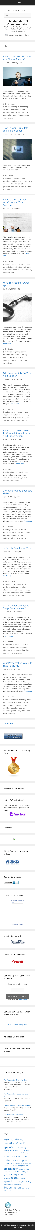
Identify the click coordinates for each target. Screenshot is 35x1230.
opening (6, 1166)
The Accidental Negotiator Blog (15, 1080)
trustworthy (11, 189)
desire (22, 587)
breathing (6, 109)
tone (19, 420)
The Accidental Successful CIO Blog (17, 1105)
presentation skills (10, 1172)
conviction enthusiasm (11, 587)
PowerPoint (17, 1166)
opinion (11, 532)
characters (16, 412)
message (25, 1163)
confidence (21, 584)
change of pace (11, 584)
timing (22, 650)
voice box (11, 714)
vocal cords (25, 711)
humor (7, 1156)
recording (14, 708)
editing (24, 355)
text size (10, 273)
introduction (8, 1163)
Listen (17, 184)
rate (4, 647)
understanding (15, 478)
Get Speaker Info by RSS (17, 1025)
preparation (7, 360)
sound (15, 115)
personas (6, 418)
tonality (5, 118)
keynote (15, 1163)
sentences (15, 535)
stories (24, 1182)
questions (6, 187)
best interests (15, 181)
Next (10, 723)
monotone (15, 593)
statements (7, 538)
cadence (8, 412)
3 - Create (9, 175)
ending (5, 357)
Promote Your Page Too (17, 924)
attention (18, 472)
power (28, 532)
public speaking (16, 1174)
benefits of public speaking (18, 107)
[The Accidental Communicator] (17, 903)
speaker (21, 708)
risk (12, 187)
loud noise (26, 590)
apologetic (9, 530)
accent (7, 700)
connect (26, 1150)
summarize (11, 647)
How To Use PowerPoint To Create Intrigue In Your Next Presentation (17, 433)
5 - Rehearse (10, 104)
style (16, 1184)
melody (21, 112)
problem (15, 475)
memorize (19, 1163)
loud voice (6, 593)
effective (18, 267)
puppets (18, 418)
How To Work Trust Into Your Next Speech (15, 129)
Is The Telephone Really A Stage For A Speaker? (17, 607)
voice (11, 118)
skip (21, 535)
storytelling (26, 418)
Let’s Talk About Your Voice (17, 548)
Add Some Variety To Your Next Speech (17, 374)
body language (21, 1148)
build (23, 264)
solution (22, 475)
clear (12, 355)
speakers (6, 711)
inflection (6, 415)
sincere (17, 187)
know (5, 475)
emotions (13, 1153)
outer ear (9, 702)
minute (5, 532)
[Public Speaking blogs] (14, 776)
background (15, 264)
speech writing (17, 1182)
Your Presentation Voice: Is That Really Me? (17, 664)
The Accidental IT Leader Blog (15, 1115)
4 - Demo (8, 469)
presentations (8, 705)
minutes (16, 644)
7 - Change (9, 409)
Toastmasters (23, 115)
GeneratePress (17, 1227)
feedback (26, 1153)
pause (5, 115)
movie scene (23, 415)
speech (28, 270)
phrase (17, 532)
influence (13, 112)
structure (6, 478)
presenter (17, 705)
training (27, 1188)
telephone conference (11, 650)
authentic (8, 178)
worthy (23, 538)
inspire (26, 1160)
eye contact (20, 1153)
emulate (24, 412)
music (27, 112)
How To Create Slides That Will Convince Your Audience (17, 202)
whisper (21, 595)
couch (23, 530)
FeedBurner (22, 1000)
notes (22, 644)
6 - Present (9, 527)
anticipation (9, 472)
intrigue (25, 472)
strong (9, 363)
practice (24, 1166)
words (9, 1191)
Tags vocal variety (9, 420)
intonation (14, 415)
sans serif (21, 270)
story (4, 273)
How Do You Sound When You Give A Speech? (17, 58)
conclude (8, 644)
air (6, 107)
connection (7, 1153)
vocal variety (11, 653)
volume (24, 420)
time (13, 538)
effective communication (12, 590)
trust (4, 189)
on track (16, 357)
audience (8, 352)
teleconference (21, 647)
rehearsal (27, 593)
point (5, 270)
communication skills (11, 1150)
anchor (7, 264)
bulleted (11, 267)
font (24, 267)
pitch (10, 115)
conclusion (20, 1150)
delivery (18, 355)
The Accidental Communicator (17, 22)
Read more (7, 343)
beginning (16, 352)
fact (10, 357)
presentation (12, 270)
